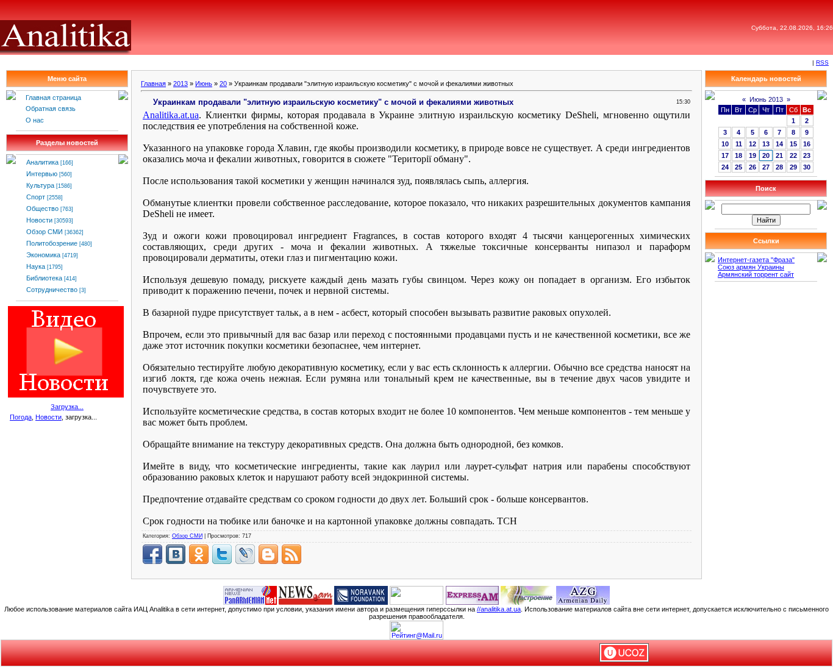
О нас (35, 120)
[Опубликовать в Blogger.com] (268, 554)
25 (738, 167)
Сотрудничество (51, 289)
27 (766, 167)
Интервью (41, 173)
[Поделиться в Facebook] (152, 554)
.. (171, 115)
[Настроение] (527, 594)
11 (738, 144)
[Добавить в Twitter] (222, 554)
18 (738, 155)
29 (793, 167)
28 (779, 167)
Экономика (43, 255)
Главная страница (53, 97)
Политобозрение (51, 243)
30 (806, 167)
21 (779, 155)
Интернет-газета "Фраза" (756, 259)
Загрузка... (67, 406)
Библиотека (44, 278)
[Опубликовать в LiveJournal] (245, 554)
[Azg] (583, 594)
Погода (21, 417)
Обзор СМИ (44, 231)
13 (766, 144)
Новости (39, 220)
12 (752, 144)
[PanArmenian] (250, 594)
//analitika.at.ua (499, 609)
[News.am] (305, 594)
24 (725, 167)
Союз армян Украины (751, 267)
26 (752, 167)
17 (725, 155)
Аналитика (42, 162)
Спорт (35, 197)
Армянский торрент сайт (756, 274)
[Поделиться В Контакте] (175, 554)
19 (752, 155)
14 (779, 144)
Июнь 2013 (766, 99)
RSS (822, 62)
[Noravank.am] (361, 594)
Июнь (203, 83)
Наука (35, 266)
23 (806, 155)
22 (793, 155)
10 (725, 144)
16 (806, 144)
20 (223, 83)
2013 (180, 83)
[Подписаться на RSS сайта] (291, 554)
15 (793, 144)
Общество (42, 208)
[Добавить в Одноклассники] (199, 554)
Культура (40, 185)
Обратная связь (51, 108)
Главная (153, 83)
